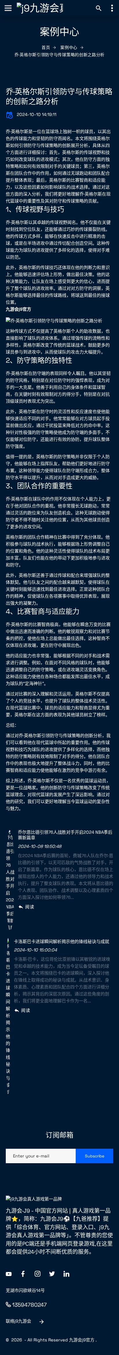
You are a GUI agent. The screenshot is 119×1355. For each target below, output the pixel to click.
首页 (46, 47)
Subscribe (94, 1156)
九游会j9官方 (81, 1340)
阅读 (29, 907)
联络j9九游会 (18, 1321)
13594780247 (29, 1304)
